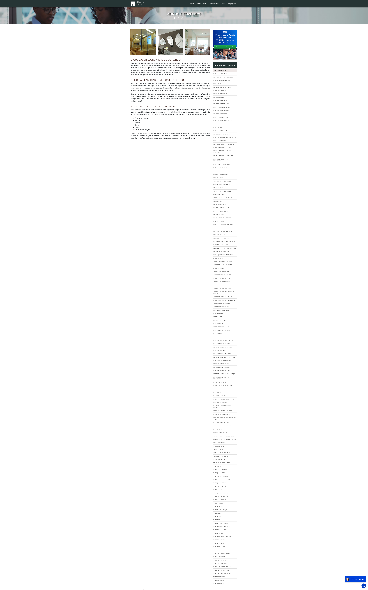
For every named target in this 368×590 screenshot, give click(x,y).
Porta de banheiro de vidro (222, 327)
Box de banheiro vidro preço (222, 120)
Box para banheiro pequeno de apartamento (223, 151)
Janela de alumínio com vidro (222, 261)
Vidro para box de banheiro (222, 536)
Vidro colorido (218, 513)
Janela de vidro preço (220, 285)
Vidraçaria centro (219, 473)
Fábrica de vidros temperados (223, 224)
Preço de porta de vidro (221, 422)
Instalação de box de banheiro (223, 255)
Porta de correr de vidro (221, 330)
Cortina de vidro (218, 194)
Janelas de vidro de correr (222, 296)
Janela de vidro (218, 268)
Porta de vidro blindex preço (223, 340)
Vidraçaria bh (217, 466)
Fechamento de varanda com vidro (224, 248)
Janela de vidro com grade (222, 275)
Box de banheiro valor (220, 117)
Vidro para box (218, 533)
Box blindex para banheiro (222, 87)
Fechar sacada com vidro (221, 251)
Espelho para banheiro (220, 211)
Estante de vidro (218, 214)
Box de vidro (217, 127)
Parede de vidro (218, 313)
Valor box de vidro (219, 459)
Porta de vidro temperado (222, 353)
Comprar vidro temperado (222, 181)
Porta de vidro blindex (220, 337)
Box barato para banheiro (221, 80)
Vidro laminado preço (220, 523)
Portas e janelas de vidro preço (224, 374)
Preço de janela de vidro (221, 414)
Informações (214, 4)
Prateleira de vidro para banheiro (224, 385)
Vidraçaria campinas (220, 469)
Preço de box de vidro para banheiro (222, 406)
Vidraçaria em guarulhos (221, 479)
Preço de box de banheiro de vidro (224, 399)
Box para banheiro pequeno (222, 147)
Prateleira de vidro (219, 382)
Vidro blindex (217, 506)
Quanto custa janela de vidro (223, 432)
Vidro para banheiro (220, 530)
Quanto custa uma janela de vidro (224, 439)
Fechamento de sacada (220, 238)
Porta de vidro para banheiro (223, 347)
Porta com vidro (218, 323)
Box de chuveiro (218, 124)
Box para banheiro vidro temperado (221, 160)
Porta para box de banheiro (222, 360)
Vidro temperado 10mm (220, 560)
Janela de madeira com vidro (222, 265)
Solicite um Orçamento (225, 65)
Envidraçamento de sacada (222, 208)
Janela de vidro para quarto (222, 278)
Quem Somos (202, 4)
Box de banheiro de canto (221, 107)
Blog (223, 4)
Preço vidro (217, 429)
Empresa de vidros (219, 204)
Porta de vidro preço (220, 350)
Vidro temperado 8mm (220, 563)
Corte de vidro (218, 187)
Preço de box (217, 392)
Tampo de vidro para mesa (221, 453)
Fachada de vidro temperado (222, 231)
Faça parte (232, 4)
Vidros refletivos (219, 583)
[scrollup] (354, 583)
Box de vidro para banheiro (222, 134)
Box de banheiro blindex (221, 104)
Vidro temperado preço (221, 570)
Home (193, 4)
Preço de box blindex (220, 395)
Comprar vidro (218, 177)
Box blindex (217, 83)
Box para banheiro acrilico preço (224, 144)
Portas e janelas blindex (221, 367)
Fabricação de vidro (220, 228)
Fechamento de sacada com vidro (224, 241)
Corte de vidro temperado (222, 191)
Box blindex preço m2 (220, 94)
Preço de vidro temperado (222, 426)
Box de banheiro (218, 97)
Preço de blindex (219, 389)
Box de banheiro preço (220, 114)
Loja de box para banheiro (221, 310)
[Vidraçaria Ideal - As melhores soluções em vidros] (137, 3)
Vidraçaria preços (219, 486)
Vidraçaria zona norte (220, 496)
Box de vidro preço (219, 140)
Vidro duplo (217, 516)
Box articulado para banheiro (223, 77)
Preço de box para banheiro (222, 411)
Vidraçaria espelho (219, 483)
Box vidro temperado (220, 167)
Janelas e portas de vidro (221, 307)
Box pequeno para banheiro (222, 164)
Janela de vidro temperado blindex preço (224, 292)
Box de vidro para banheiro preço (224, 137)
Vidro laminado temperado (222, 526)
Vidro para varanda (219, 550)
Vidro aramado (218, 503)
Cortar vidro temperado (221, 184)
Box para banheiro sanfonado (223, 156)
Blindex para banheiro (220, 73)
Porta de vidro (218, 333)
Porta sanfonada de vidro (221, 364)
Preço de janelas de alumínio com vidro (224, 418)
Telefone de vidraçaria (221, 456)
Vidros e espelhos (219, 577)
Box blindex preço (219, 90)
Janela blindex (218, 258)
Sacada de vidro (218, 446)
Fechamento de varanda (221, 244)
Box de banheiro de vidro (221, 110)
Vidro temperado (219, 556)
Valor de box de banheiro (221, 463)
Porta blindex (217, 317)
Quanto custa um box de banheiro (224, 436)
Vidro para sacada (219, 546)
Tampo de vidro (218, 449)
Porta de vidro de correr (221, 343)
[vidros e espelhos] (143, 42)
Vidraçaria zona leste (220, 493)
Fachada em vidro (219, 234)
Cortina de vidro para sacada (223, 198)
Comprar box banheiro (220, 174)
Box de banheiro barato (221, 100)
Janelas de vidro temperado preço (224, 300)
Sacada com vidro (219, 442)
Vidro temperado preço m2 (222, 573)
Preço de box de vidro (220, 402)
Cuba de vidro (217, 201)
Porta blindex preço (220, 320)
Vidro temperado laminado (222, 566)
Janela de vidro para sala (221, 281)
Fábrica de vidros (219, 221)
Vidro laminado (218, 520)
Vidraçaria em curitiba (220, 476)
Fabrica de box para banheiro (222, 218)
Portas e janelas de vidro (221, 370)
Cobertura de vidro (219, 171)
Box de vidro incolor (220, 130)
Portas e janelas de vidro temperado (221, 378)
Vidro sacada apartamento (222, 553)
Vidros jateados (218, 580)
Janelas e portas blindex (221, 303)
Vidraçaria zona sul (219, 499)
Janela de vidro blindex (221, 271)
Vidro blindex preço (220, 510)
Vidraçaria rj (217, 489)
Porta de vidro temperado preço (224, 357)
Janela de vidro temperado (222, 288)
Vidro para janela (219, 540)
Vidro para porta (218, 543)
